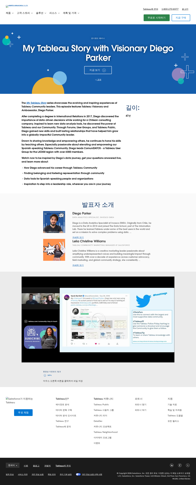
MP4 (50, 375)
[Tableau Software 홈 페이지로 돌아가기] (17, 5)
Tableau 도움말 (175, 415)
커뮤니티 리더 (100, 415)
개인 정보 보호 (38, 474)
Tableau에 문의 (150, 9)
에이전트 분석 (62, 404)
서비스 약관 (23, 474)
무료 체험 (23, 412)
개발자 (47, 465)
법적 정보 (10, 474)
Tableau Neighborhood (106, 432)
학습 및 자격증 (175, 410)
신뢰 (26, 465)
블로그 (36, 465)
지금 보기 (94, 70)
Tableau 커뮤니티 (103, 398)
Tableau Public (101, 404)
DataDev (98, 421)
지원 (170, 398)
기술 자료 (172, 404)
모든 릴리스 (173, 421)
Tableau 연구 (62, 421)
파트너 (138, 398)
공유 (99, 79)
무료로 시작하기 (157, 17)
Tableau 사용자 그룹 (104, 410)
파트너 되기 (140, 410)
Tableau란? (62, 398)
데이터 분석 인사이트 (66, 415)
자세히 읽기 (78, 237)
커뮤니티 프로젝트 (102, 426)
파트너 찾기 (140, 404)
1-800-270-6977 (170, 9)
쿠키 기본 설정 (66, 474)
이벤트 (97, 443)
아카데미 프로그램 (102, 437)
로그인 (185, 9)
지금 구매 (181, 17)
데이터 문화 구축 (64, 410)
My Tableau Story (36, 103)
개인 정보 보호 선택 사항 (92, 474)
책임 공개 (52, 474)
